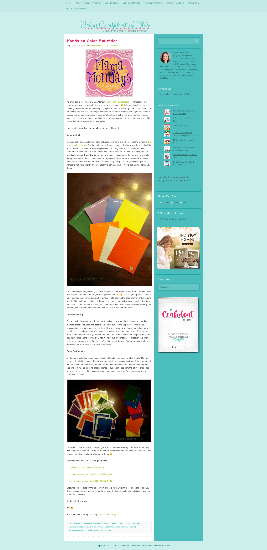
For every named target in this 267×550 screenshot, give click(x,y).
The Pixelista (134, 545)
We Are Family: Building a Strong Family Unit (183, 148)
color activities (86, 527)
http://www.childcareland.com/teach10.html (86, 467)
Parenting (97, 523)
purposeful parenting (103, 530)
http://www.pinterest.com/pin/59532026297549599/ (89, 480)
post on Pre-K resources (118, 101)
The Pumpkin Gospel (181, 125)
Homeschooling (113, 527)
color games (99, 527)
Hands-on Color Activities (92, 40)
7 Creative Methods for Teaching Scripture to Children (185, 134)
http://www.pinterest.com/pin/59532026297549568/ (89, 474)
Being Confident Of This (133, 25)
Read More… (165, 78)
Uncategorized (109, 523)
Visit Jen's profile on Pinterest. (173, 218)
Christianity (86, 523)
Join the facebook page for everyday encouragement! (174, 178)
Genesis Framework (161, 545)
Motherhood (128, 527)
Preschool (87, 530)
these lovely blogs (108, 514)
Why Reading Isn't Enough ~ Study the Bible (184, 112)
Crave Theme (120, 545)
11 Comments (113, 45)
